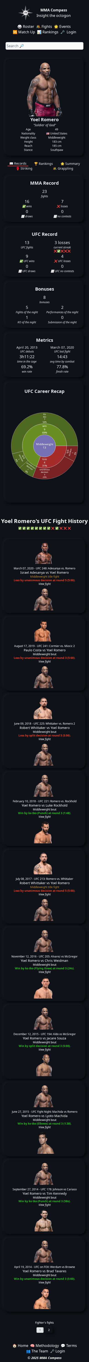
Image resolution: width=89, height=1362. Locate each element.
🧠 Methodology (44, 1345)
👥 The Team (37, 1351)
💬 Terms (69, 1345)
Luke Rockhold (57, 805)
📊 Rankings (47, 31)
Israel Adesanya (32, 572)
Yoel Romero (59, 572)
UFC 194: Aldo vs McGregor (58, 1034)
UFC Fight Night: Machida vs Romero (54, 1112)
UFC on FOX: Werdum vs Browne (54, 1267)
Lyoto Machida (56, 1116)
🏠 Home (20, 1345)
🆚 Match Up (24, 31)
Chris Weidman (56, 960)
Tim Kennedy (57, 1193)
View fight (45, 584)
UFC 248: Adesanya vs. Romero (55, 568)
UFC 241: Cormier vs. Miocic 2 (56, 646)
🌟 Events (62, 26)
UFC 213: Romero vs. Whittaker (53, 879)
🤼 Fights (44, 26)
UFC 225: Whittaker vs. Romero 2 (54, 724)
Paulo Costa (33, 650)
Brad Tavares (56, 1271)
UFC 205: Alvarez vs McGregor (58, 956)
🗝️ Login (68, 31)
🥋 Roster (25, 26)
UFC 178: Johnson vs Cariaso (59, 1189)
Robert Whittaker (33, 728)
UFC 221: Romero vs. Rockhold (57, 801)
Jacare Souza (56, 1038)
